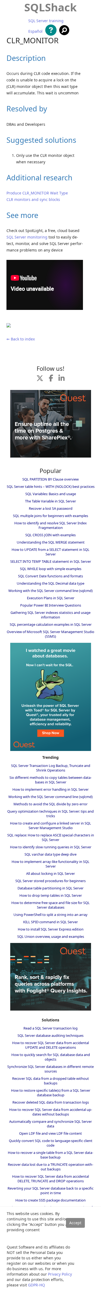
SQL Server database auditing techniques (50, 1035)
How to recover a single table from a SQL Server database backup (50, 1155)
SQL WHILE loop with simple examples (50, 568)
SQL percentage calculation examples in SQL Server (51, 624)
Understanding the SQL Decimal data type (50, 583)
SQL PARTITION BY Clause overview (50, 479)
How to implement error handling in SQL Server (50, 789)
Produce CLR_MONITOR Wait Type (37, 193)
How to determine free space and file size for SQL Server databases (50, 905)
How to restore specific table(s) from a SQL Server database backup (50, 1092)
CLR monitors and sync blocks (33, 199)
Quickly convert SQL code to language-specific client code (50, 1143)
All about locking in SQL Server (50, 873)
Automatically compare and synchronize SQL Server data (50, 1123)
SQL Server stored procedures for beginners (50, 880)
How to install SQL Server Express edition (50, 929)
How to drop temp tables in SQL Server (50, 895)
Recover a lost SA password (50, 508)
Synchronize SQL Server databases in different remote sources (50, 1069)
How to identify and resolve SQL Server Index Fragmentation (50, 525)
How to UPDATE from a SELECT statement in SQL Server (50, 552)
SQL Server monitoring (26, 237)
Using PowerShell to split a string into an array (50, 914)
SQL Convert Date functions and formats (50, 576)
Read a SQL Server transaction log (50, 1028)
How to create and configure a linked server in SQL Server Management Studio (50, 825)
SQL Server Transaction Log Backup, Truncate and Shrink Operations (50, 768)
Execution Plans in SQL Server (50, 597)
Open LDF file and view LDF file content (50, 1133)
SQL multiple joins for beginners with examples (50, 515)
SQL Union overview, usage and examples (50, 936)
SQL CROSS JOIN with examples (50, 534)
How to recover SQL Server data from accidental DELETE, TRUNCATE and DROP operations (50, 1178)
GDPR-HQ (36, 1284)
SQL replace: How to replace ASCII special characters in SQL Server (50, 837)
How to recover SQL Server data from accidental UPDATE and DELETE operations (50, 1045)
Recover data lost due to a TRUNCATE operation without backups (50, 1166)
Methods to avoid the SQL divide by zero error (50, 804)
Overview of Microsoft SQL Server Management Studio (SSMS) (50, 634)
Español (35, 31)
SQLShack (50, 7)
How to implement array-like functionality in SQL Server (50, 864)
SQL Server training (46, 21)
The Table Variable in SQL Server (50, 501)
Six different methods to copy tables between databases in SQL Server (50, 779)
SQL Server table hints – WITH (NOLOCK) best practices (51, 486)
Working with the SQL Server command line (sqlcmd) (50, 590)
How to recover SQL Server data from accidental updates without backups (50, 1112)
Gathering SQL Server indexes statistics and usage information (50, 615)
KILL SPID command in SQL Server (50, 921)
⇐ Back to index (20, 339)
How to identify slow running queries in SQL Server (50, 847)
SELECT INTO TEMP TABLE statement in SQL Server (50, 561)
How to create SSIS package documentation (50, 1200)
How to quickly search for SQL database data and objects (50, 1057)
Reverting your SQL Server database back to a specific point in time (50, 1190)
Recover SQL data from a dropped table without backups (50, 1080)
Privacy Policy (60, 1274)
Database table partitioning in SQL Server (50, 888)
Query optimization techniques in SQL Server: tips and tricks (50, 813)
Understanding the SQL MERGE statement (51, 542)
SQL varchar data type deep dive (50, 854)
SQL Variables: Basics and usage (50, 493)
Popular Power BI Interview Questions (50, 605)
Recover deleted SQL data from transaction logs (50, 1102)
